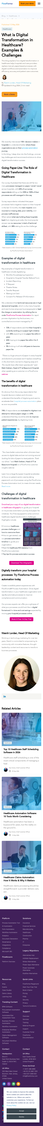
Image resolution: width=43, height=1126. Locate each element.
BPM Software (7, 1007)
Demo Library (7, 993)
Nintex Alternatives (29, 961)
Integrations (6, 945)
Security (26, 1000)
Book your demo (27, 3)
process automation (30, 148)
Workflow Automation (9, 932)
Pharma (25, 939)
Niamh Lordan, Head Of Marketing (17, 83)
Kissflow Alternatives (30, 973)
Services (26, 1019)
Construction (27, 936)
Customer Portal (28, 1032)
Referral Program (29, 1025)
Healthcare (13, 16)
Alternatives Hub (28, 955)
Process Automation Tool (11, 923)
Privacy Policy (11, 1105)
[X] (9, 1084)
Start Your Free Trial (30, 987)
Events (4, 987)
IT (23, 942)
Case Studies (7, 990)
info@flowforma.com (30, 1076)
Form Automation (8, 929)
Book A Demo (27, 990)
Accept (21, 1111)
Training (25, 1022)
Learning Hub (7, 996)
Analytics (5, 936)
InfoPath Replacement (30, 958)
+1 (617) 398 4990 (29, 1069)
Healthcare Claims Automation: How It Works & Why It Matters (19, 879)
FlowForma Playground (31, 984)
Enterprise (26, 945)
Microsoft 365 (7, 951)
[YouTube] (18, 1084)
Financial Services (29, 926)
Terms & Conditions (29, 1006)
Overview (26, 1016)
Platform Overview (8, 961)
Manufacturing (28, 929)
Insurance (26, 923)
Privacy (25, 1003)
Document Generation (10, 939)
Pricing (25, 993)
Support (25, 1029)
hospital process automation (25, 401)
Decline (21, 1117)
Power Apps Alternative (31, 965)
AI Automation (7, 926)
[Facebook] (13, 1084)
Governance (6, 942)
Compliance (6, 948)
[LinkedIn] (4, 1084)
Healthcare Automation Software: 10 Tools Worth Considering (20, 815)
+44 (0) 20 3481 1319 (30, 1071)
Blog (3, 16)
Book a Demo (9, 94)
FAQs (24, 996)
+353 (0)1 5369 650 (29, 1074)
